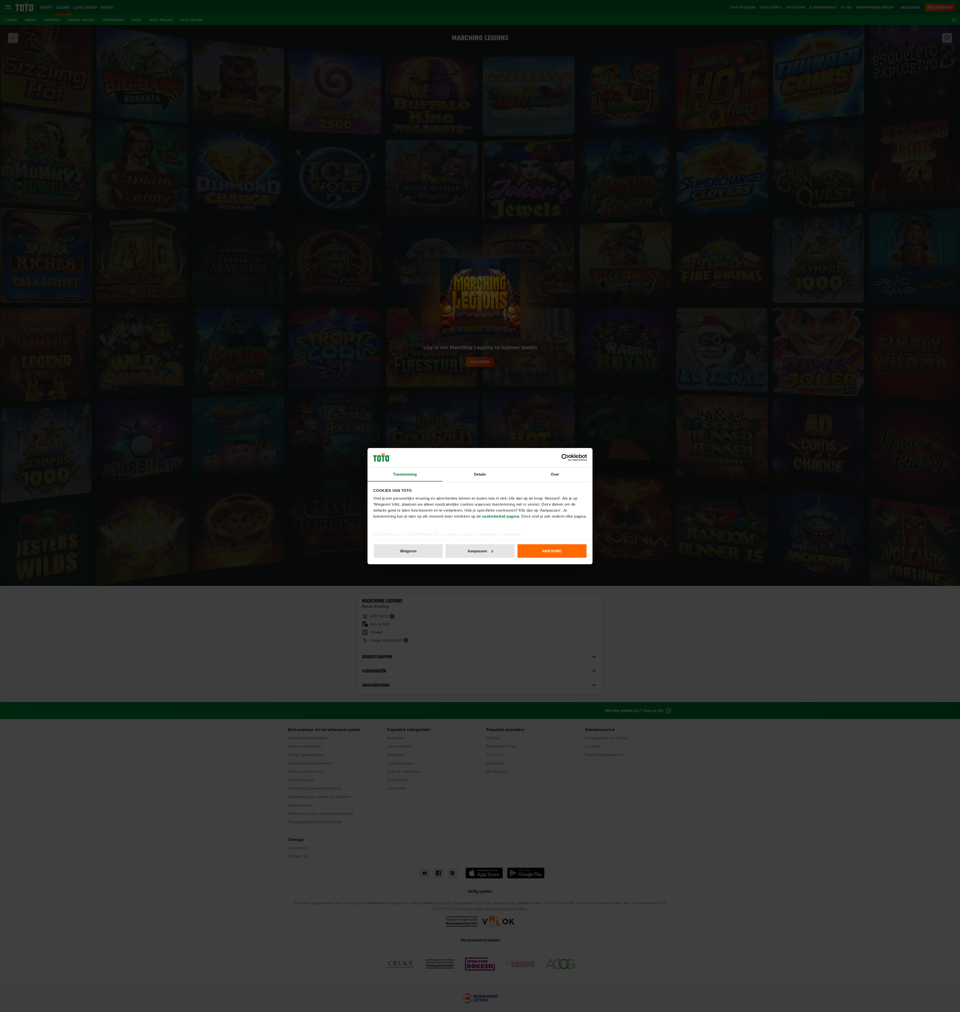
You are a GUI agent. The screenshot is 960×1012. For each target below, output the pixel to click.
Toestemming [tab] (405, 474)
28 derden (424, 534)
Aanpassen (477, 551)
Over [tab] (555, 474)
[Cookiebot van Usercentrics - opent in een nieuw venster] (565, 457)
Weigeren (408, 551)
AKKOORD (552, 551)
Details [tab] (480, 474)
